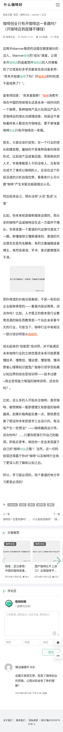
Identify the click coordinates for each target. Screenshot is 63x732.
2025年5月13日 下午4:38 (28, 693)
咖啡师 (32, 334)
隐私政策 (33, 720)
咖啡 (26, 55)
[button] (59, 561)
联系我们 (20, 720)
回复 (45, 693)
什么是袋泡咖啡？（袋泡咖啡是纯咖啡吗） (46, 519)
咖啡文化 (24, 14)
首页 (15, 14)
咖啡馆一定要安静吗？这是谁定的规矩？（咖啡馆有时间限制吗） (16, 519)
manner (35, 14)
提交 (51, 652)
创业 (12, 130)
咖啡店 (13, 62)
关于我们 (7, 720)
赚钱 (50, 504)
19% (58, 656)
